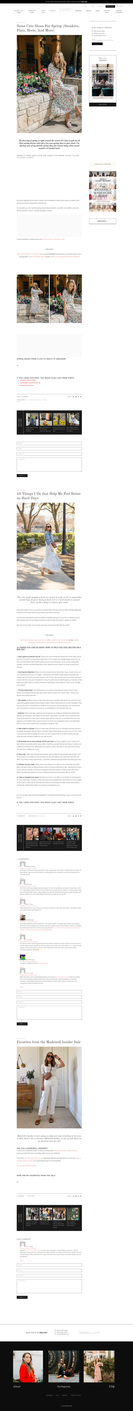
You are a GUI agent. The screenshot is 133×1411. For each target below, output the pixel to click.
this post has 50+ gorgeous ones (54, 239)
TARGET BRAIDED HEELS (37, 257)
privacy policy (76, 1395)
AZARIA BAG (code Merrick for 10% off (58, 643)
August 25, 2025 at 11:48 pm (28, 1248)
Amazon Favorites (119, 11)
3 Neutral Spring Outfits (28, 380)
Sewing (88, 10)
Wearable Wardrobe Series (100, 35)
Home (97, 10)
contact (65, 1395)
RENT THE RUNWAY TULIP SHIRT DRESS (30, 254)
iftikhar (28, 1246)
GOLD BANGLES (60, 257)
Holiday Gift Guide (18, 11)
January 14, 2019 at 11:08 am (28, 868)
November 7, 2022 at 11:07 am (28, 921)
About (85, 6)
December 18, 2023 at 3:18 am (28, 941)
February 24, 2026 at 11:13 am (28, 975)
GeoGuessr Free (43, 963)
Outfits (52, 10)
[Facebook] (78, 816)
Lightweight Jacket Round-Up (30, 383)
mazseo (28, 973)
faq (57, 1395)
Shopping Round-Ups (35, 400)
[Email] (73, 816)
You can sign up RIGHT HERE (26, 1166)
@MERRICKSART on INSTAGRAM (102, 164)
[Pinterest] (81, 816)
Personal (78, 10)
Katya (27, 939)
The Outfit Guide (32, 11)
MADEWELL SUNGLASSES (36, 643)
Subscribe (110, 6)
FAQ (92, 6)
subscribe (49, 1395)
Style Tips (43, 11)
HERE (52, 257)
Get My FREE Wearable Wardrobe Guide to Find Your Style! (66, 2)
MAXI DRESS (24, 640)
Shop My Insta (107, 11)
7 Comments (21, 816)
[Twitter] (76, 816)
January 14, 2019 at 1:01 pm (28, 886)
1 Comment (20, 1196)
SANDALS (65, 640)
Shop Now (103, 104)
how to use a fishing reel (33, 1250)
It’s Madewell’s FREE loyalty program (65, 1150)
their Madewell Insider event (33, 1158)
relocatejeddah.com (63, 977)
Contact (100, 6)
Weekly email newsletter (99, 33)
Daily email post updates (99, 31)
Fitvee (71, 945)
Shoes (26, 400)
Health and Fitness (41, 816)
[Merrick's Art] (65, 10)
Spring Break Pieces (26, 385)
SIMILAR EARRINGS (73, 257)
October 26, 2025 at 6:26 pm (28, 961)
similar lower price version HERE (39, 640)
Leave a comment (22, 396)
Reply (21, 878)
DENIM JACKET (56, 640)
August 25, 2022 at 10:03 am (28, 906)
